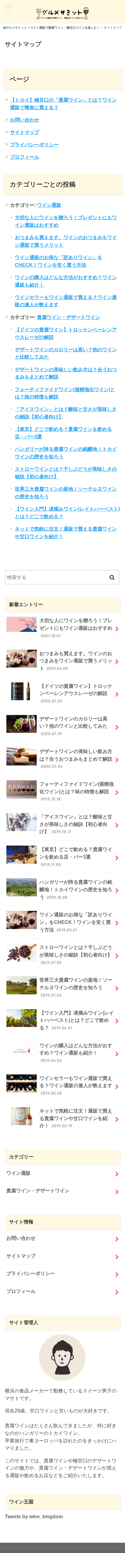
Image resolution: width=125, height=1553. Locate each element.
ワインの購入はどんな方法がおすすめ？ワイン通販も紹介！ (75, 1053)
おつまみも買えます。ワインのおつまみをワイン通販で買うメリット (75, 661)
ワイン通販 (49, 205)
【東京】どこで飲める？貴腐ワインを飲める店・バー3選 (75, 856)
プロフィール (24, 157)
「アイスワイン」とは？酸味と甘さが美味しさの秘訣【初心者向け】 (75, 824)
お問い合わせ (24, 119)
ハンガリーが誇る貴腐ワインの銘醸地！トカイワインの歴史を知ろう (75, 889)
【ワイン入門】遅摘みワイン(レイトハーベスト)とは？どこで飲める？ (76, 1020)
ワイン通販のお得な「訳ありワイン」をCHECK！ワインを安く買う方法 (75, 922)
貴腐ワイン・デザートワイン (68, 317)
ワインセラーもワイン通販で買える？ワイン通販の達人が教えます (75, 1085)
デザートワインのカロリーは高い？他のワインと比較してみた (73, 726)
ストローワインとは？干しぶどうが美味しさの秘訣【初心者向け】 (75, 954)
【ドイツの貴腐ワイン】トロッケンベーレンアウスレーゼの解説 (75, 693)
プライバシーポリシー (34, 144)
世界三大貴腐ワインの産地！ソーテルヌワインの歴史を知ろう (75, 987)
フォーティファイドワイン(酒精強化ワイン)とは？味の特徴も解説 (76, 791)
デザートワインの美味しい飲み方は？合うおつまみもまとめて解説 (75, 759)
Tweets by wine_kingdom (34, 1516)
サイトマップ (24, 132)
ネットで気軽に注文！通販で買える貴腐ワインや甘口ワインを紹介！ (75, 1118)
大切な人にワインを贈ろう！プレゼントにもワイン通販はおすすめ (75, 628)
